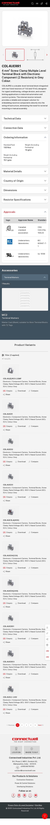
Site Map (38, 805)
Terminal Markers (11, 277)
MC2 (4, 314)
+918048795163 (27, 766)
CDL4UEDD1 (8, 626)
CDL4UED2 (8, 449)
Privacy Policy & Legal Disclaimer (21, 805)
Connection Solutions (25, 780)
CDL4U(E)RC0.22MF (12, 379)
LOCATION (16, 752)
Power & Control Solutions (25, 783)
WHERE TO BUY (31, 752)
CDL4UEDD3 (8, 662)
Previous (11, 725)
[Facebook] (13, 795)
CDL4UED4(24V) (10, 591)
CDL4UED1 (8, 414)
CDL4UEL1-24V (10, 697)
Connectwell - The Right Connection (10, 3)
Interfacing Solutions (25, 786)
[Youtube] (35, 795)
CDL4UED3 (8, 485)
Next (40, 725)
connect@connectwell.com (25, 770)
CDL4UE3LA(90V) (11, 520)
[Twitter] (30, 795)
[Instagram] (24, 795)
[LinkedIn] (19, 795)
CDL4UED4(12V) (10, 556)
